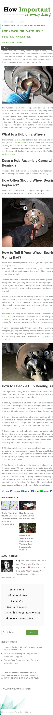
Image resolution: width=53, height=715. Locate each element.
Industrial (8, 36)
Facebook (16, 491)
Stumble (46, 491)
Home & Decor (10, 31)
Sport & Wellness (12, 42)
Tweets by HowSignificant (16, 689)
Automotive (8, 25)
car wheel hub (24, 142)
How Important (7, 712)
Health (40, 31)
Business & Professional (31, 25)
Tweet (7, 491)
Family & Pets (27, 31)
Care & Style (23, 36)
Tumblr (36, 491)
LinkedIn (27, 491)
